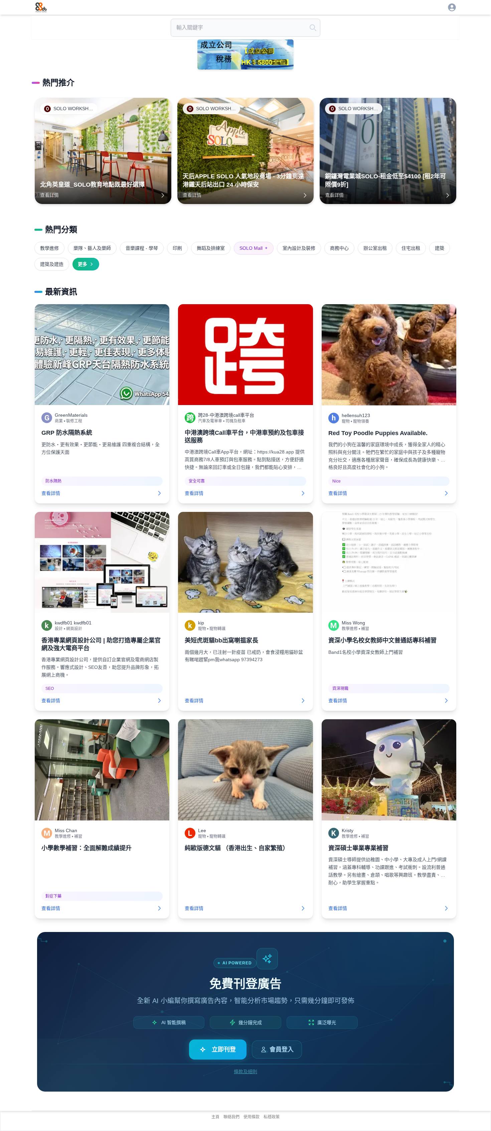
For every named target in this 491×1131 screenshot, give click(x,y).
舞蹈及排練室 (211, 248)
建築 (439, 248)
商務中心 (339, 248)
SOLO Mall (253, 248)
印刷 (177, 248)
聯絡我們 (231, 1117)
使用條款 (251, 1117)
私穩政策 (272, 1117)
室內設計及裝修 (299, 248)
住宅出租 (410, 248)
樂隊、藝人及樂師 (92, 248)
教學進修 (49, 248)
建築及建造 (51, 264)
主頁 (215, 1117)
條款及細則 (245, 1071)
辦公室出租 (375, 248)
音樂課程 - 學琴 (142, 248)
